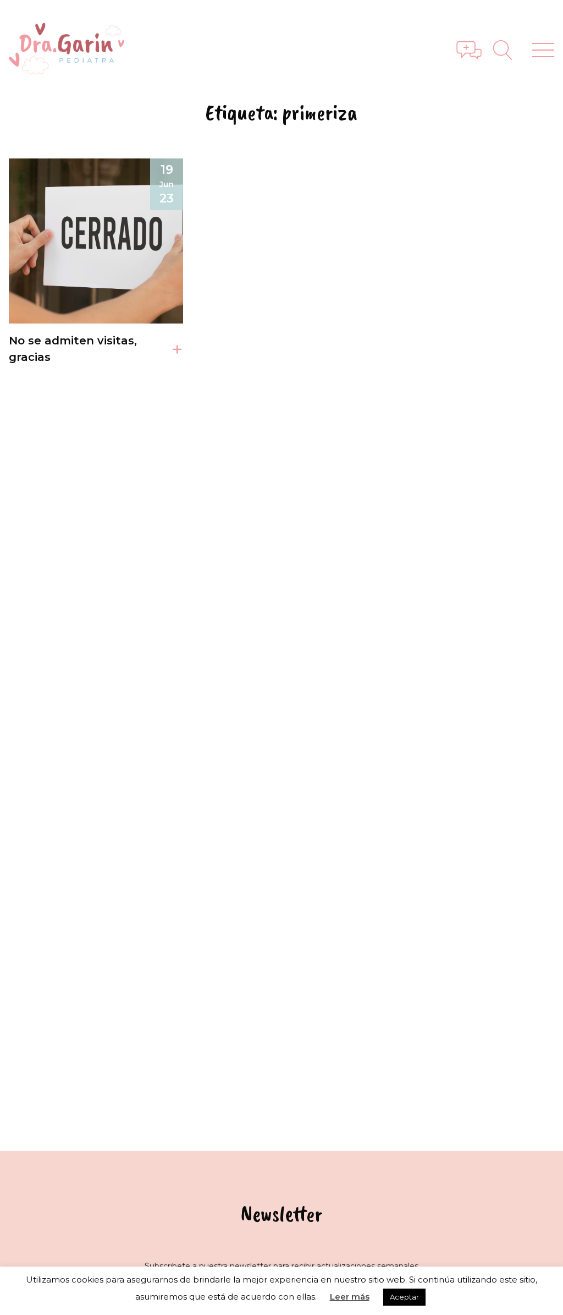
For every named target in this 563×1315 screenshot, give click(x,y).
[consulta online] (469, 50)
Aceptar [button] (404, 1296)
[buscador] (507, 50)
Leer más (349, 1296)
